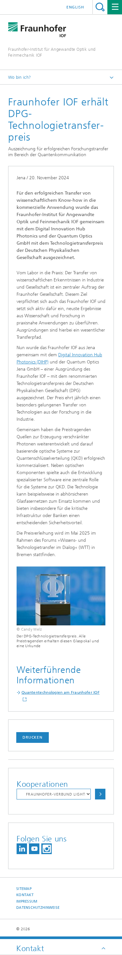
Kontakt (25, 895)
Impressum (26, 901)
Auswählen (100, 794)
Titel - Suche (100, 7)
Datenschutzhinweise (38, 908)
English (75, 7)
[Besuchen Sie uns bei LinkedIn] (22, 848)
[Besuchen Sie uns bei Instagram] (46, 848)
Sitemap (24, 889)
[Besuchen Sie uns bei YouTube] (34, 848)
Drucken (32, 737)
